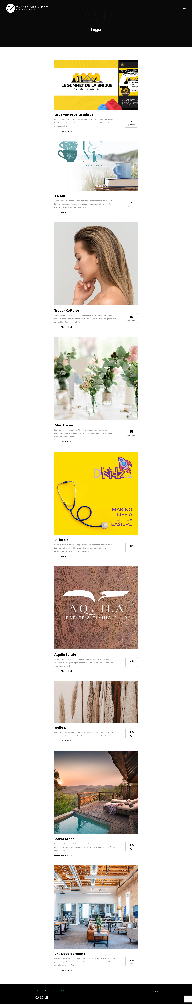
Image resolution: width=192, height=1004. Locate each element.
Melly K (60, 728)
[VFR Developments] (96, 907)
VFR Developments (69, 954)
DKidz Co (61, 540)
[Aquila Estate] (96, 607)
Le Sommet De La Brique (74, 115)
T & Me (59, 196)
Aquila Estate (65, 654)
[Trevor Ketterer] (96, 263)
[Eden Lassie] (96, 378)
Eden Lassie (63, 425)
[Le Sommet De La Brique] (96, 85)
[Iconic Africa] (96, 792)
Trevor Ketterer (66, 310)
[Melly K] (96, 702)
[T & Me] (96, 166)
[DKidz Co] (96, 493)
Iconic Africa (64, 839)
